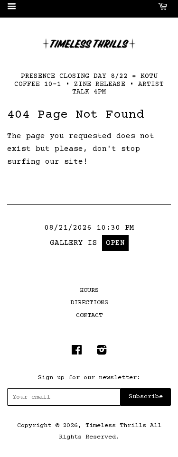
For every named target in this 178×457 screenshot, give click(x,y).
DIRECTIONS (89, 303)
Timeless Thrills (115, 425)
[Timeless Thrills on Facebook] (76, 352)
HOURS (89, 290)
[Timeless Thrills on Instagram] (101, 352)
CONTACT (89, 315)
